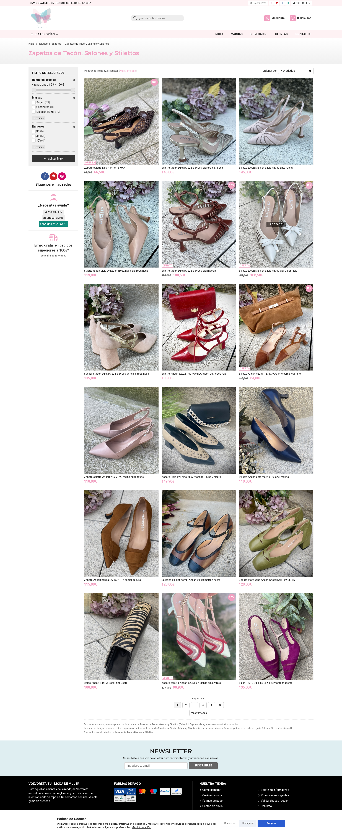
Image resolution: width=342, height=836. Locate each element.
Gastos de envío (212, 806)
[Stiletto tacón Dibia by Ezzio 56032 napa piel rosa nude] (121, 224)
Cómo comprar (211, 790)
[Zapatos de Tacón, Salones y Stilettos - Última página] (220, 705)
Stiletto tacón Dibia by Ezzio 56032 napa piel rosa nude (116, 270)
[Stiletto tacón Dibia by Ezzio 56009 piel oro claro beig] (199, 121)
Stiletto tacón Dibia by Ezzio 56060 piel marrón (189, 270)
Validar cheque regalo (274, 800)
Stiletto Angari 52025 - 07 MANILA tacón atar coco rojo (194, 373)
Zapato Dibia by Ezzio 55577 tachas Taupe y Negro (191, 476)
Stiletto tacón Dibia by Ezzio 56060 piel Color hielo (268, 270)
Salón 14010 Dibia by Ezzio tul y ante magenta (265, 682)
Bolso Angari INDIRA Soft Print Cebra (106, 682)
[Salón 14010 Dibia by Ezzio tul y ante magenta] (276, 636)
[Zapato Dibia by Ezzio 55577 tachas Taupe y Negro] (199, 430)
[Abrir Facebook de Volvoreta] (282, 3)
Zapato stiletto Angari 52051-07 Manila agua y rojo (191, 682)
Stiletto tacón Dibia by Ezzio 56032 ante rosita (266, 167)
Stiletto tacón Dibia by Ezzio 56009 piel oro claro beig (193, 167)
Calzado (265, 728)
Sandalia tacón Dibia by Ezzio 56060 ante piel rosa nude (116, 373)
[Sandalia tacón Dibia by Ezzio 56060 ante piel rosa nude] (121, 327)
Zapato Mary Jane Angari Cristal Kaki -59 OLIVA (267, 579)
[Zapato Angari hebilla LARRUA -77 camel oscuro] (121, 533)
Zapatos (228, 728)
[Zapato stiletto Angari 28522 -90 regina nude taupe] (121, 430)
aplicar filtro (55, 158)
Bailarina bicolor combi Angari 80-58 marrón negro (191, 579)
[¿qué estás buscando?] (157, 18)
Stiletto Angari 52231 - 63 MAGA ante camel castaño (270, 373)
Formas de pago (212, 800)
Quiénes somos (212, 795)
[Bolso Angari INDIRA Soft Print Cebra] (121, 636)
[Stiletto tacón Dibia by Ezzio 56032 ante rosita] (276, 121)
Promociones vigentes (275, 795)
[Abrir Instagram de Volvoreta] (271, 3)
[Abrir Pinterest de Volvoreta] (277, 3)
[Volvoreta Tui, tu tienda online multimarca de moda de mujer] (41, 18)
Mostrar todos (128, 70)
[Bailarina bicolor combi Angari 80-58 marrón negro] (199, 533)
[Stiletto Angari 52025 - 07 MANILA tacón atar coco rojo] (199, 327)
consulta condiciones (53, 255)
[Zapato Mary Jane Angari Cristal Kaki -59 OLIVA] (276, 533)
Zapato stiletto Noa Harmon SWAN (104, 167)
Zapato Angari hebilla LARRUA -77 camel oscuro (112, 579)
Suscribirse (203, 765)
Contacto (266, 806)
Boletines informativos (275, 790)
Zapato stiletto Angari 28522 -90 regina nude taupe (114, 476)
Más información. (141, 827)
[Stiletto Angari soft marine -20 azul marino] (276, 430)
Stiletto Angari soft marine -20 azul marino (264, 476)
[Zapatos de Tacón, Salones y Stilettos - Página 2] (211, 705)
